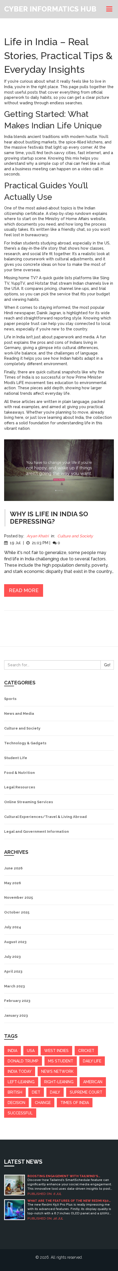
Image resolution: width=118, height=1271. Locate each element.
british (15, 1092)
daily (55, 1092)
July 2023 (12, 957)
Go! (107, 665)
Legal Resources (19, 787)
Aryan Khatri (38, 536)
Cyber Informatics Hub (50, 9)
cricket (86, 1050)
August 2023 (15, 942)
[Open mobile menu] (110, 9)
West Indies (56, 1050)
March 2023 (14, 986)
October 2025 (16, 912)
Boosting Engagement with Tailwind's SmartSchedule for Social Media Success (65, 1176)
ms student (60, 1061)
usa (31, 1050)
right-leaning (59, 1082)
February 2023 (17, 1001)
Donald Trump (23, 1061)
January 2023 (16, 1015)
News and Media (19, 713)
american (92, 1082)
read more (23, 590)
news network (57, 1071)
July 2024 (12, 927)
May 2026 (12, 883)
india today (20, 1071)
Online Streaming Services (28, 802)
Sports (10, 699)
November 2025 (18, 897)
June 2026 (13, 868)
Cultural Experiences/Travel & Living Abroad (45, 817)
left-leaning (21, 1082)
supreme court (86, 1092)
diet (36, 1092)
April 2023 (13, 971)
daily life (92, 1061)
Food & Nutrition (19, 773)
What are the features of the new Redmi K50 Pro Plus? (68, 1200)
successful (20, 1113)
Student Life (15, 758)
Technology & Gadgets (25, 743)
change (43, 1102)
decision (16, 1102)
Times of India (74, 1102)
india (12, 1050)
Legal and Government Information (36, 831)
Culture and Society (75, 536)
